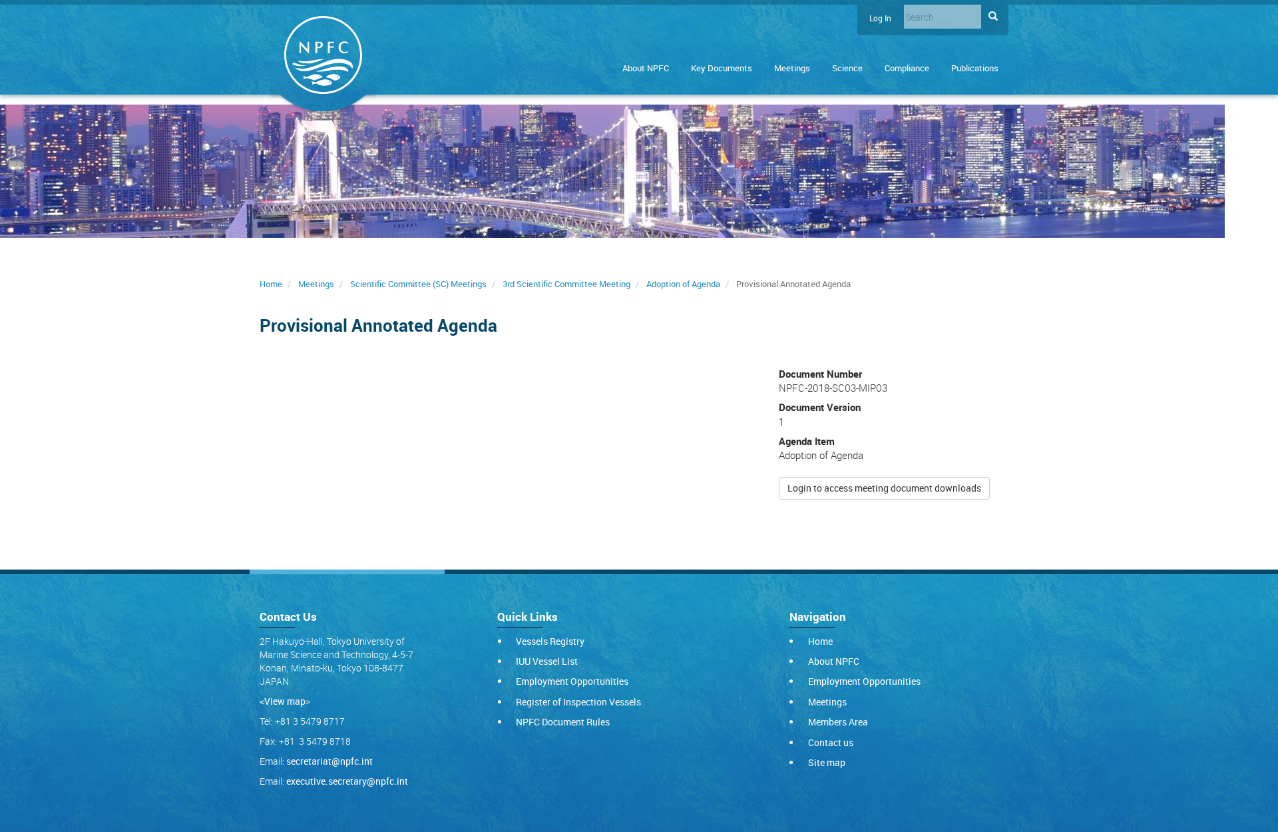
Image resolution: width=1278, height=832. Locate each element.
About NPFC (645, 68)
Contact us (830, 742)
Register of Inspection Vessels (578, 701)
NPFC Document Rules (563, 721)
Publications (974, 68)
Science (847, 68)
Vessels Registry (550, 641)
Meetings (792, 68)
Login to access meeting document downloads (884, 488)
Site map (826, 762)
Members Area (838, 721)
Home (271, 284)
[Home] (323, 57)
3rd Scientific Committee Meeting (566, 284)
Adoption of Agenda (683, 284)
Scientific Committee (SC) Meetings (418, 284)
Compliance (907, 68)
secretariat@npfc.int (329, 761)
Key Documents (721, 68)
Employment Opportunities (572, 681)
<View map (283, 701)
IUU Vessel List (547, 661)
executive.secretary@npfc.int (347, 781)
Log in (880, 18)
